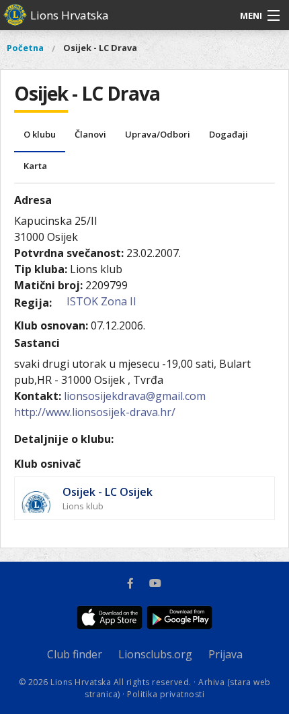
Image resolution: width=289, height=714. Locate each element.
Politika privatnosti (165, 694)
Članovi (90, 134)
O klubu (40, 134)
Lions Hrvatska (69, 15)
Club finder (74, 654)
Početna (25, 48)
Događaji (228, 134)
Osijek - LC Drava (100, 48)
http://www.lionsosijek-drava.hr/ (94, 412)
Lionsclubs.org (155, 654)
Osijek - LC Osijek (108, 491)
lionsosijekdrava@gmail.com (135, 396)
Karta (35, 166)
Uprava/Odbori (157, 134)
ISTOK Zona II (101, 301)
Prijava (225, 654)
